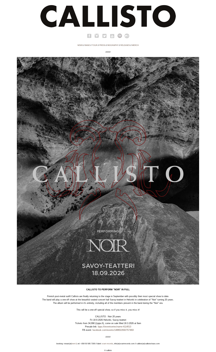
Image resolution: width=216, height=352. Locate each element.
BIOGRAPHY (112, 45)
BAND (87, 45)
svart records (107, 344)
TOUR (94, 45)
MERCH (135, 45)
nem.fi (74, 344)
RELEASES (125, 45)
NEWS (80, 45)
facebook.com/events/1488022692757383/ (113, 330)
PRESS (102, 45)
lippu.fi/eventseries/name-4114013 (114, 326)
